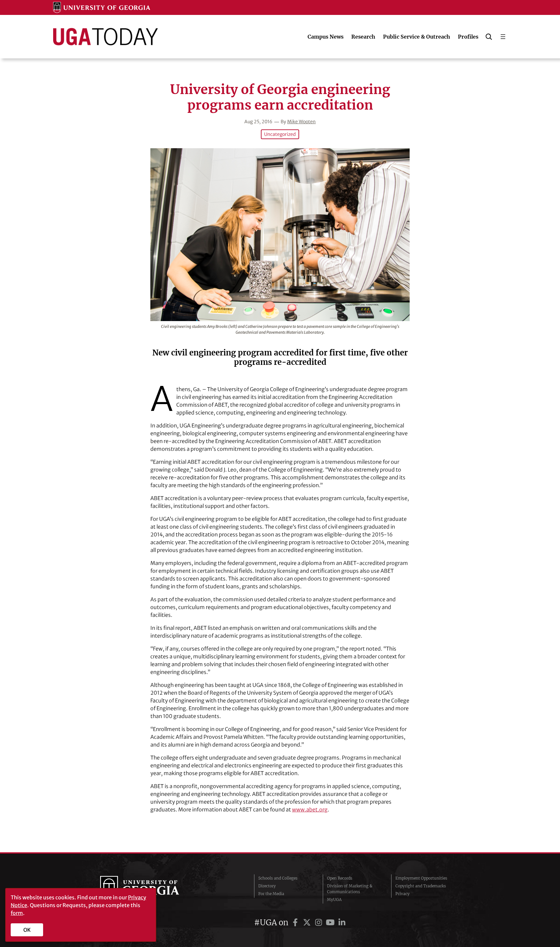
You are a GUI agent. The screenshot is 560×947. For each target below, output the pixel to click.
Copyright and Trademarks (420, 885)
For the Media (271, 893)
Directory (267, 885)
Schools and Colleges (278, 878)
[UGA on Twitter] (308, 922)
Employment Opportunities (421, 878)
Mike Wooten (301, 122)
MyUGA (334, 899)
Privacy (402, 893)
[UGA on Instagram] (319, 922)
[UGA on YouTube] (331, 922)
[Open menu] (503, 37)
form (17, 913)
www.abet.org (310, 809)
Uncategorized (280, 134)
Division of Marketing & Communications (349, 888)
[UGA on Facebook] (296, 922)
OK (27, 930)
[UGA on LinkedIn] (342, 922)
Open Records (339, 878)
